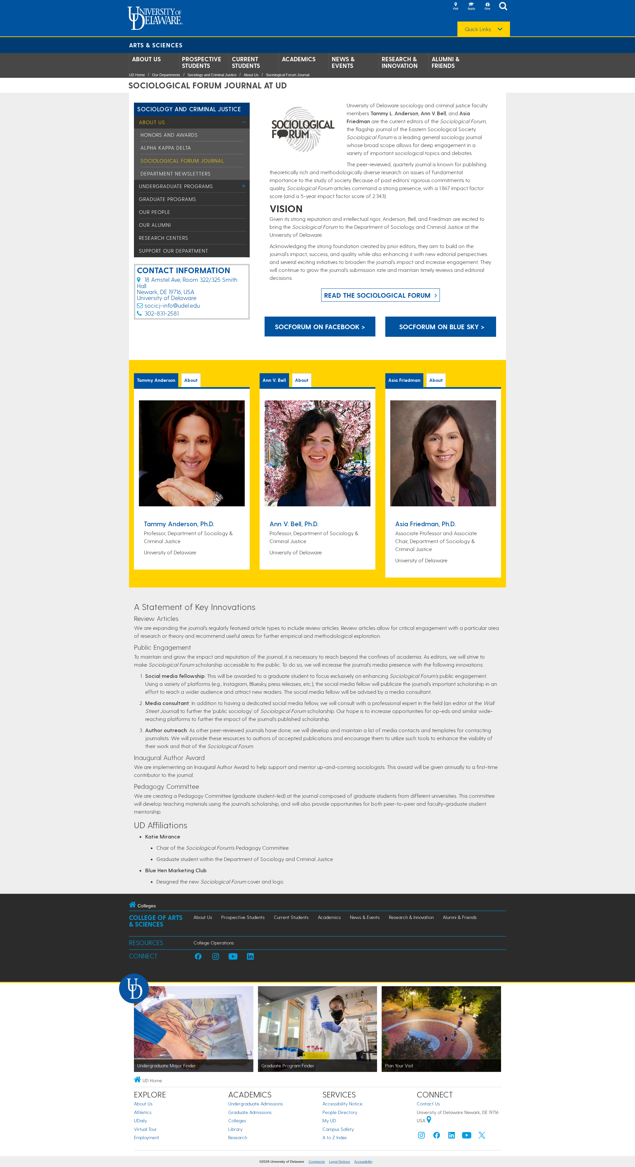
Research (237, 1137)
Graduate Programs (167, 199)
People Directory (339, 1112)
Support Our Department (173, 251)
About (191, 380)
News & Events (343, 62)
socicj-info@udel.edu (172, 305)
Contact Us (428, 1103)
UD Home (137, 75)
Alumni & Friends (445, 62)
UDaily (140, 1120)
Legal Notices (339, 1161)
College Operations (213, 942)
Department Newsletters (176, 174)
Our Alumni (155, 225)
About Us (146, 59)
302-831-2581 (162, 313)
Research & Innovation (400, 62)
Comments (317, 1161)
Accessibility (363, 1161)
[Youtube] (466, 1137)
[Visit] (455, 6)
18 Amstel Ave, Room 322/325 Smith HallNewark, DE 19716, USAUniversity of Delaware (187, 288)
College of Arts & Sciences (156, 921)
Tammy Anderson (156, 380)
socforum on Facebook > (320, 326)
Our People (154, 212)
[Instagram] (421, 1137)
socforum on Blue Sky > (441, 326)
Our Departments (166, 75)
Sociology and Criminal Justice (212, 75)
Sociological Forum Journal (287, 75)
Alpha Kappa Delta (166, 148)
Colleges (237, 1120)
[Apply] (471, 6)
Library (235, 1129)
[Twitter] (482, 1137)
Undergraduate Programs (176, 186)
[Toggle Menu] (243, 122)
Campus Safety (338, 1129)
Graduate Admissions (250, 1112)
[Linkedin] (451, 1137)
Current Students (246, 62)
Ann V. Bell (274, 380)
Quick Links (478, 29)
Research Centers (163, 238)
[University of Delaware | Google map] (429, 1120)
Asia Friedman (404, 380)
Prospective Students (201, 62)
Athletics (142, 1112)
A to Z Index (334, 1137)
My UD (329, 1120)
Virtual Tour (145, 1129)
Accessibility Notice (342, 1103)
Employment (146, 1137)
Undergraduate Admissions (255, 1103)
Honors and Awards (169, 135)
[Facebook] (436, 1137)
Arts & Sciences (156, 44)
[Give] (487, 6)
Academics (299, 59)
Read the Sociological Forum (377, 295)
